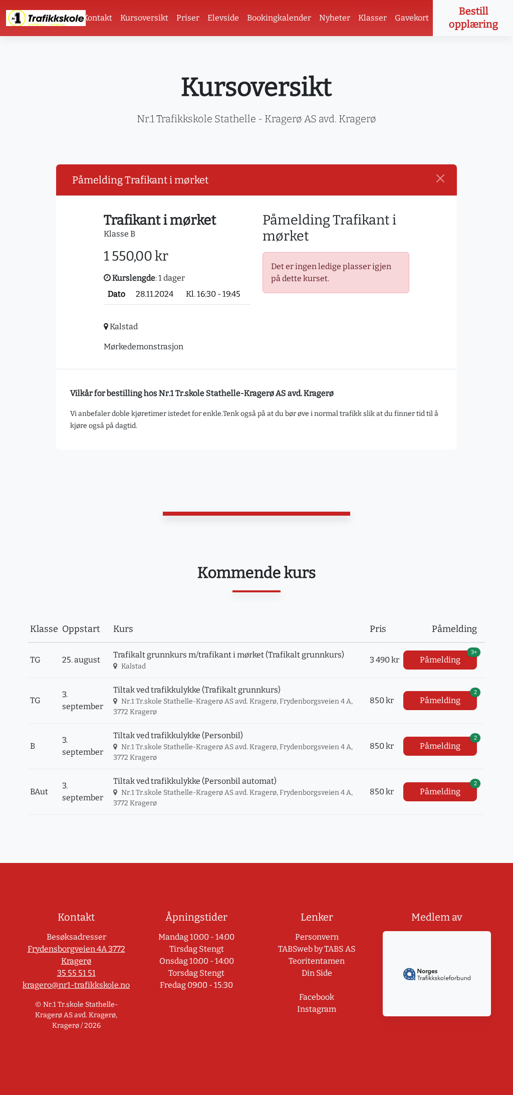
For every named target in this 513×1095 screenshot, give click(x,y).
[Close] (440, 178)
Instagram (316, 1009)
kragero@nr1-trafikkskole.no (76, 985)
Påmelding (448, 657)
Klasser (372, 18)
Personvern (317, 937)
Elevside (223, 18)
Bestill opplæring (473, 17)
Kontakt (97, 18)
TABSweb (295, 949)
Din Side (317, 973)
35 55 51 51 (76, 973)
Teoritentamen (317, 961)
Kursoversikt (144, 18)
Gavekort (412, 18)
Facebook (316, 997)
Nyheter (334, 18)
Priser (187, 18)
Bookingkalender (279, 18)
